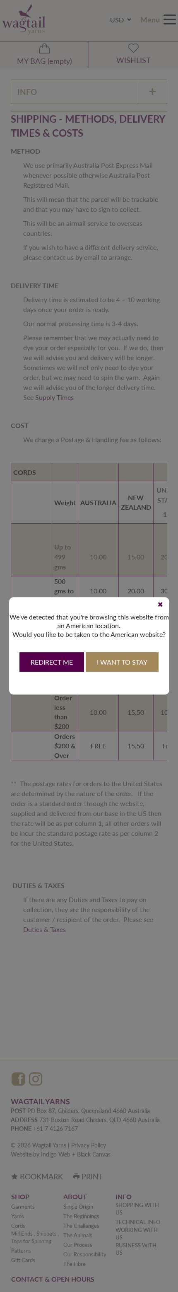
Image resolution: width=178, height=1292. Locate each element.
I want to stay (122, 662)
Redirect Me (52, 662)
